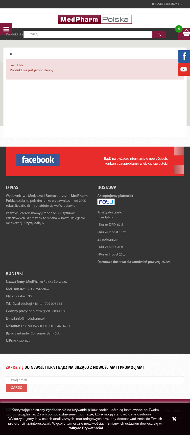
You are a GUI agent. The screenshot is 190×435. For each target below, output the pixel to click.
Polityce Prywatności (85, 428)
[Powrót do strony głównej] (11, 54)
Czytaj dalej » (34, 223)
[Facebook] (183, 56)
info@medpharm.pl (30, 319)
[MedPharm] (95, 19)
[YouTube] (183, 69)
